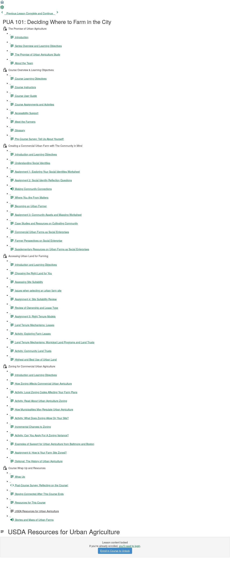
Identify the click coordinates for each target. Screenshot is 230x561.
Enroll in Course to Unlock (115, 551)
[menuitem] (2, 8)
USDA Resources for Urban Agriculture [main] (62, 531)
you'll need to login (129, 546)
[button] (2, 3)
